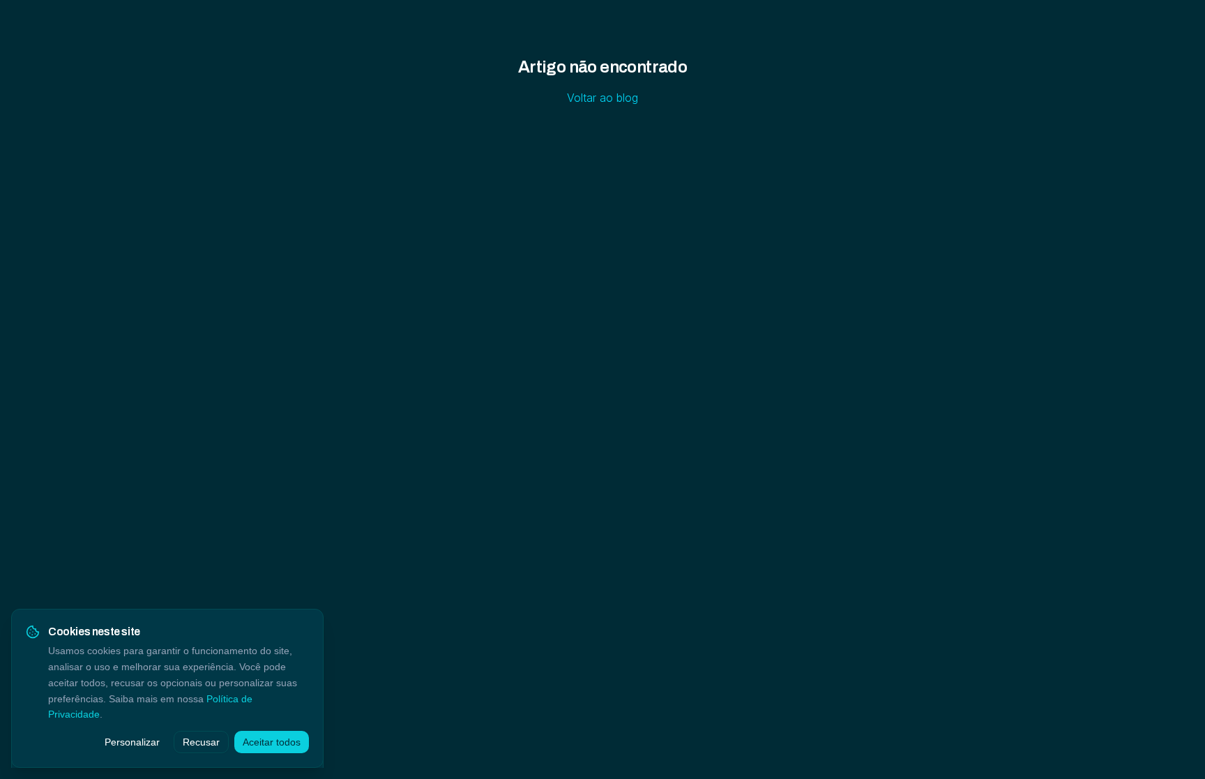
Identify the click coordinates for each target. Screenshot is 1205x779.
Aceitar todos (272, 742)
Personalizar (132, 742)
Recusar (201, 742)
